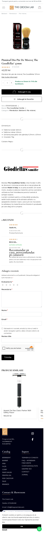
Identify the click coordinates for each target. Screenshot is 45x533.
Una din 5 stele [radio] (3, 285)
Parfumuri (7, 472)
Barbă (5, 460)
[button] (39, 7)
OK (22, 526)
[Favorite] (34, 375)
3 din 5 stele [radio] (10, 285)
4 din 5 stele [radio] (14, 285)
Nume (5, 310)
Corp (4, 469)
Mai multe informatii (9, 77)
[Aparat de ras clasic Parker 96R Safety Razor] (19, 390)
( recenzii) (15, 67)
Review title (6, 336)
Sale (4, 481)
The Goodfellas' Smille (15, 108)
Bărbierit (4, 13)
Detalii (4, 530)
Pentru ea (6, 475)
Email (4, 319)
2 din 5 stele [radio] (6, 285)
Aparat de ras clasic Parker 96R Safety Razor (17, 411)
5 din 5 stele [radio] (17, 285)
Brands (5, 484)
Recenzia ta (7, 289)
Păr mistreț (22, 13)
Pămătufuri (13, 13)
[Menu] (3, 7)
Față (4, 466)
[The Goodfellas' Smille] (22, 168)
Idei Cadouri (7, 478)
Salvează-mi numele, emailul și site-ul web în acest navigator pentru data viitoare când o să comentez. (21, 331)
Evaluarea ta (7, 282)
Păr (3, 464)
